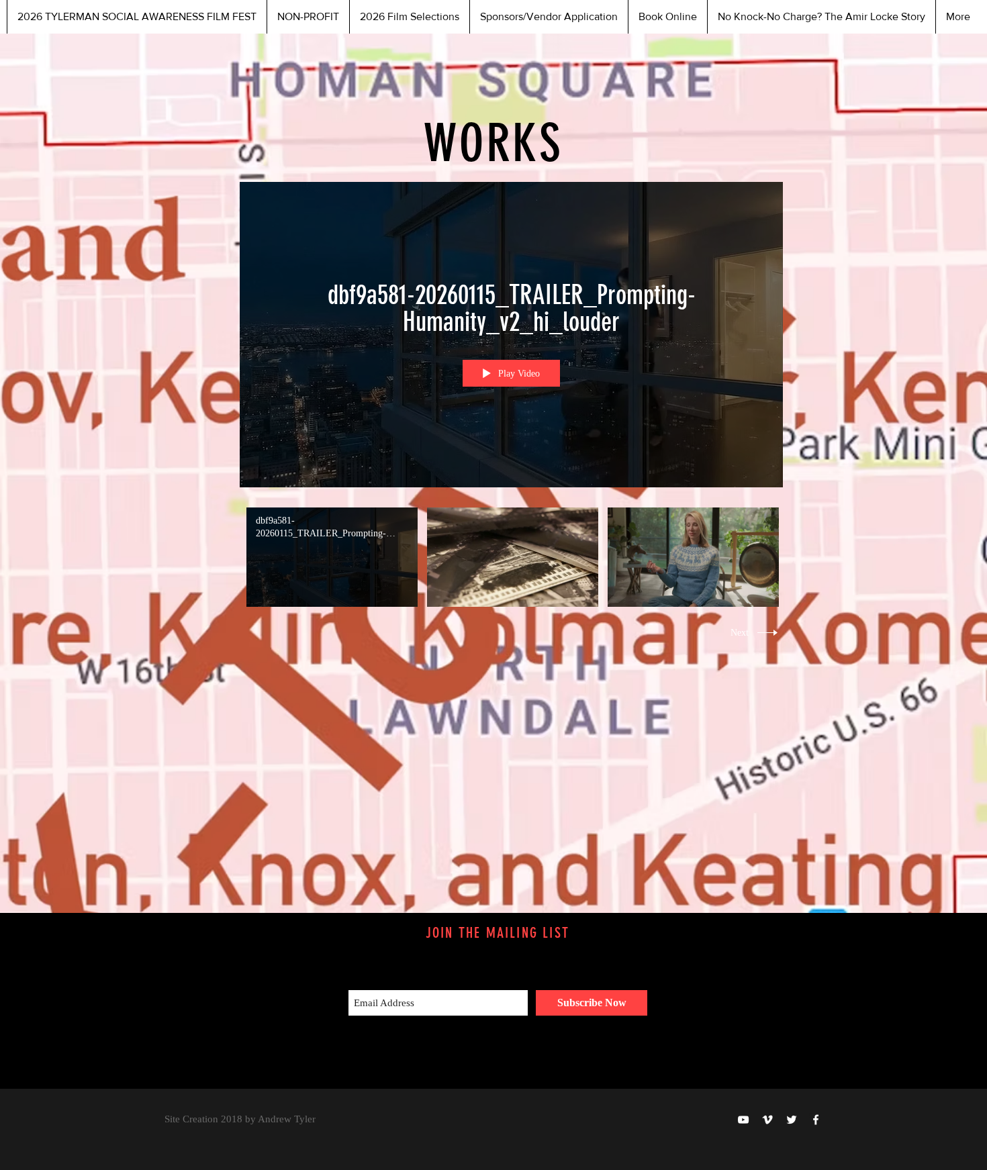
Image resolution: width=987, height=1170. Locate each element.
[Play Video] (332, 557)
